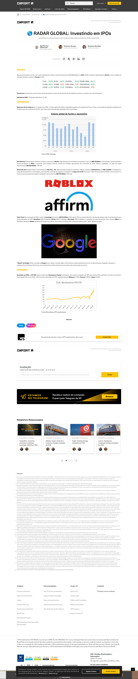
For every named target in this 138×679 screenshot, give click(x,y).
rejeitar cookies (91, 671)
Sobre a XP (74, 591)
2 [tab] (69, 460)
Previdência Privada (24, 618)
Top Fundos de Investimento (53, 605)
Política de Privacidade (78, 600)
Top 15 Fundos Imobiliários (53, 591)
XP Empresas (75, 609)
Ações (19, 600)
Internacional (26, 14)
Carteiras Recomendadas (52, 596)
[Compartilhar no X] (69, 59)
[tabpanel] (29, 439)
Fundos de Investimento (25, 609)
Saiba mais (52, 673)
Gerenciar (42, 673)
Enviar (110, 375)
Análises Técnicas (23, 605)
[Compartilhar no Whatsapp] (74, 59)
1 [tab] (66, 460)
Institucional (74, 596)
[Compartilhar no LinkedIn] (79, 59)
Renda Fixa (20, 613)
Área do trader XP (76, 613)
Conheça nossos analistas (106, 591)
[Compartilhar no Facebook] (64, 59)
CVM (36, 665)
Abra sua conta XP (114, 3)
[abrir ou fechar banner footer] (133, 669)
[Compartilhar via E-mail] (83, 59)
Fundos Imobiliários (23, 591)
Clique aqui (107, 337)
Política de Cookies (77, 605)
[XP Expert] (25, 3)
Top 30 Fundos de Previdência (54, 609)
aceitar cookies (111, 671)
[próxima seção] (76, 460)
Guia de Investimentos (24, 596)
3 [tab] (72, 460)
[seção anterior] (62, 460)
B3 (22, 665)
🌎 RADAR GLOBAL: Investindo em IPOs (55, 14)
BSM (28, 665)
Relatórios (37, 14)
